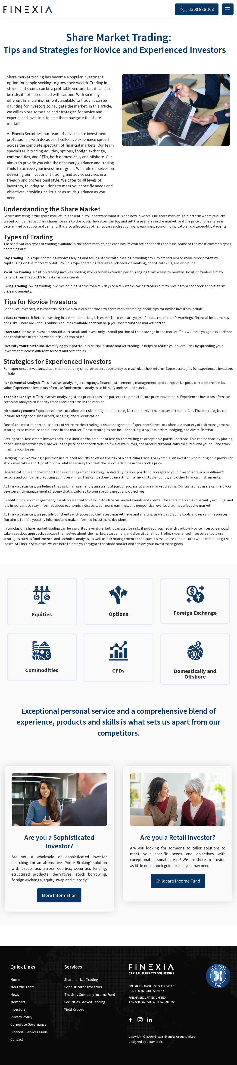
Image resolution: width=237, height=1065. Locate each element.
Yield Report (74, 1009)
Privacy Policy (21, 1017)
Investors (17, 1009)
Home (15, 979)
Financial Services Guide (29, 1032)
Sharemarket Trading (81, 979)
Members (17, 1002)
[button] (59, 895)
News (14, 994)
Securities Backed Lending (84, 1002)
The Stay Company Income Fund (89, 994)
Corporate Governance (28, 1024)
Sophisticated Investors (83, 987)
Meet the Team (22, 987)
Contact (16, 1039)
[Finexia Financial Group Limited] (27, 9)
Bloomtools (155, 1042)
